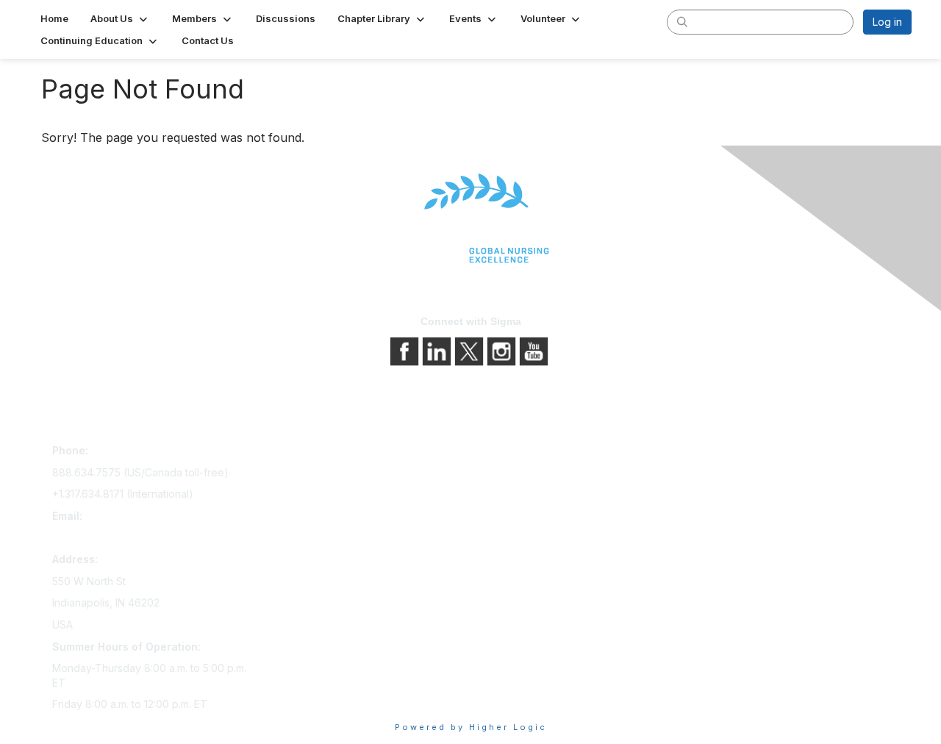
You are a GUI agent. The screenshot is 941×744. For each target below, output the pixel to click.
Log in (887, 21)
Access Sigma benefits (320, 474)
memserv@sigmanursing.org (120, 538)
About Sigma (506, 453)
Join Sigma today (306, 453)
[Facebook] (406, 349)
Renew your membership (325, 494)
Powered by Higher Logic (471, 727)
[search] (682, 21)
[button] (120, 18)
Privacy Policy (510, 474)
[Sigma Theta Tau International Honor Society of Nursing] (470, 219)
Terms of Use (509, 494)
